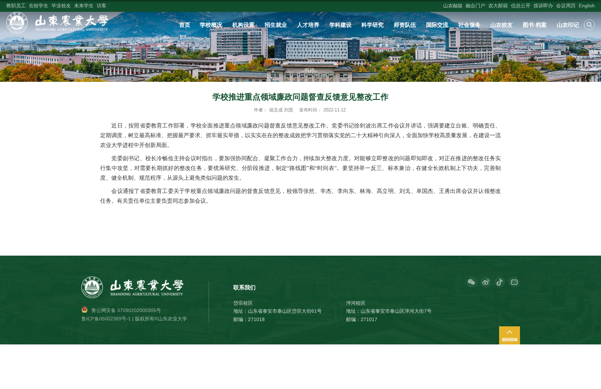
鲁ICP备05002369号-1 (106, 318)
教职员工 (16, 5)
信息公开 (520, 5)
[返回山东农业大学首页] (57, 14)
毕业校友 (61, 5)
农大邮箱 (498, 5)
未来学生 (84, 5)
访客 (101, 5)
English (587, 5)
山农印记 (568, 25)
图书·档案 (535, 25)
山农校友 (501, 25)
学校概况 (211, 25)
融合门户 (475, 5)
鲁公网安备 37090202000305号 (126, 310)
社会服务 (469, 25)
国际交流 (437, 25)
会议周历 (566, 5)
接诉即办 (543, 5)
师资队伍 (405, 25)
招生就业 (276, 25)
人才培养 (308, 25)
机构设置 (243, 25)
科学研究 (372, 25)
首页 (184, 25)
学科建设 (340, 25)
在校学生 (38, 5)
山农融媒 (453, 5)
